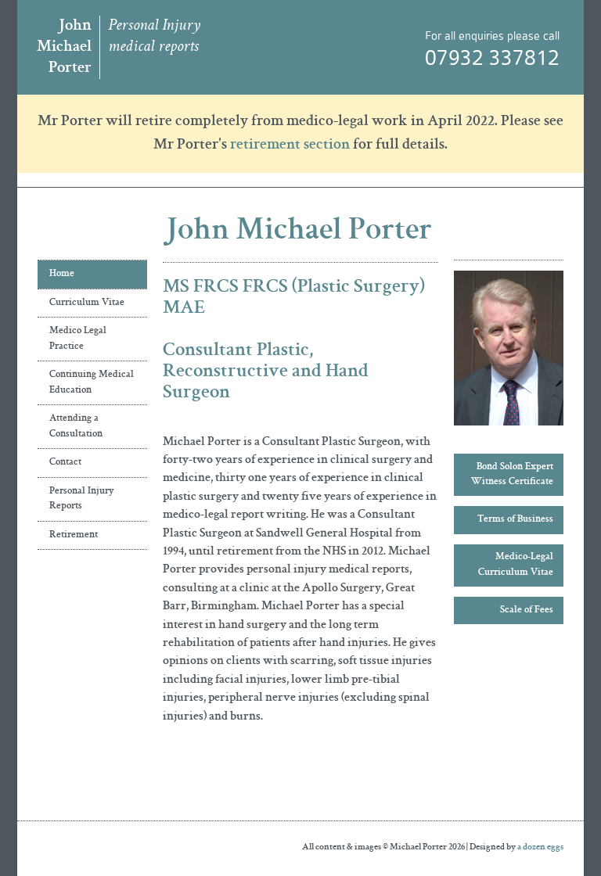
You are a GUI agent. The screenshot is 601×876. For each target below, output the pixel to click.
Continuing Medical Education (91, 383)
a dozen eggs (540, 848)
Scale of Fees (526, 610)
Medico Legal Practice (77, 339)
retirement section (290, 145)
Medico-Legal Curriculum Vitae (515, 565)
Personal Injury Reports (81, 499)
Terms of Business (515, 520)
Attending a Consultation (76, 427)
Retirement (73, 535)
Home (61, 274)
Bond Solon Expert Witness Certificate (512, 475)
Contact (65, 463)
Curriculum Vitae (86, 303)
